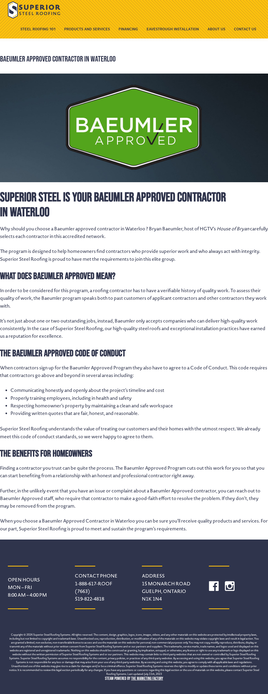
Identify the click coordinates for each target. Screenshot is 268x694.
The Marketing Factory (147, 678)
